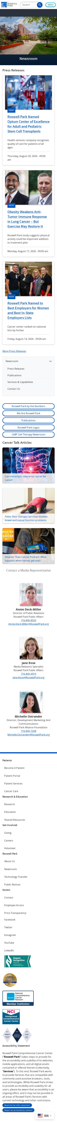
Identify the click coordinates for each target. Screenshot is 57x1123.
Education (10, 812)
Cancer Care (11, 791)
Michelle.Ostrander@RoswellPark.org (28, 734)
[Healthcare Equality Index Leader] (10, 986)
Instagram (10, 935)
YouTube (9, 942)
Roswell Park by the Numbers (28, 406)
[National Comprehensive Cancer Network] (18, 1005)
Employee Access (14, 905)
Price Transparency (15, 913)
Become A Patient (14, 768)
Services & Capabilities (20, 382)
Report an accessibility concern (18, 1110)
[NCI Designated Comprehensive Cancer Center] (11, 1023)
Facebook (9, 919)
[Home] (9, 6)
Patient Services (13, 783)
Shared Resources (14, 819)
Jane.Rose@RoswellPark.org (28, 677)
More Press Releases (14, 351)
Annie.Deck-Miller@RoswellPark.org (28, 624)
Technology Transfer (16, 876)
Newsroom (12, 361)
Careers (8, 840)
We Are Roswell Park (28, 413)
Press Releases (15, 368)
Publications (14, 375)
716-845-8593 (28, 620)
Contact (8, 897)
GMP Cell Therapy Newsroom (28, 434)
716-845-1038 (28, 731)
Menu (51, 5)
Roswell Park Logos (29, 427)
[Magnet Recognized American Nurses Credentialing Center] (17, 968)
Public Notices (12, 884)
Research (9, 804)
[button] (39, 5)
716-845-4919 (28, 674)
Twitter (8, 927)
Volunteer (10, 848)
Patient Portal (12, 775)
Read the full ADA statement (17, 1105)
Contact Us (13, 388)
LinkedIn (9, 950)
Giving (7, 832)
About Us (9, 861)
